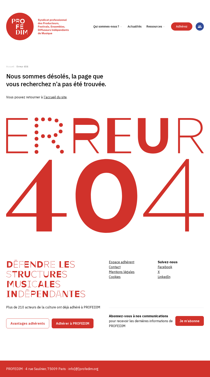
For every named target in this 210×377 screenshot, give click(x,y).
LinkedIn (164, 277)
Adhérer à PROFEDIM (72, 323)
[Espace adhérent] (200, 26)
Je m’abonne (190, 321)
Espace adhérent (121, 262)
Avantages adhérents (27, 323)
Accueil (10, 66)
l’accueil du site (55, 97)
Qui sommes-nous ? (106, 26)
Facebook (165, 267)
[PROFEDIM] (37, 26)
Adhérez (181, 26)
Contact (115, 267)
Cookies (115, 277)
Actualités (135, 26)
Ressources (154, 26)
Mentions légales (122, 272)
